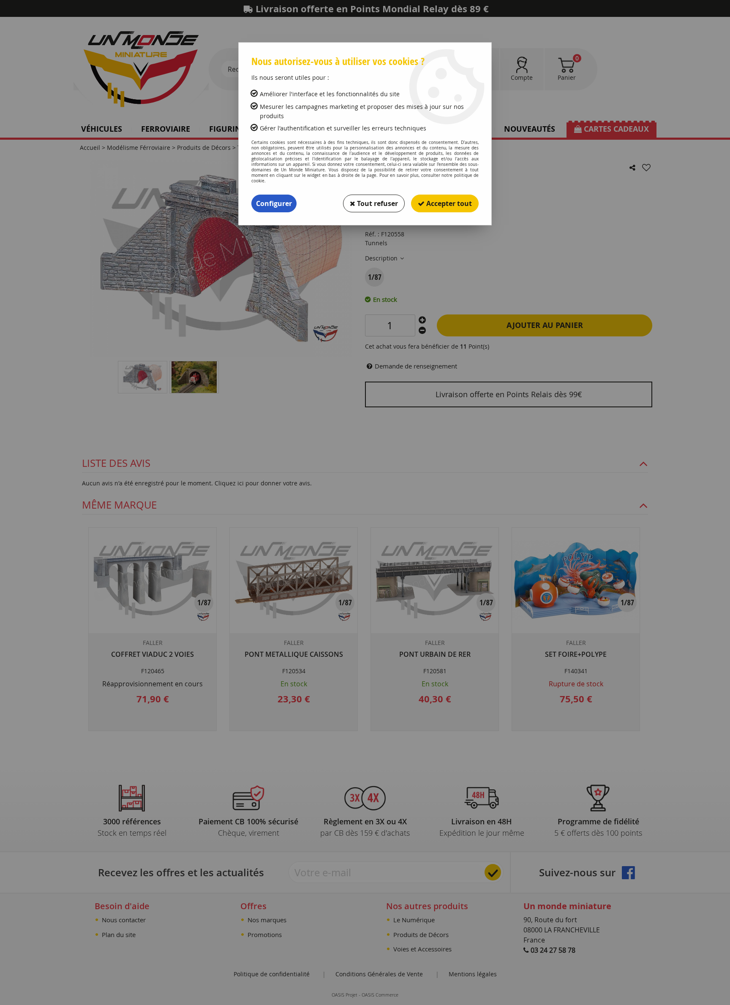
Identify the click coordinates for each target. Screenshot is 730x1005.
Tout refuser (376, 203)
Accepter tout (448, 203)
